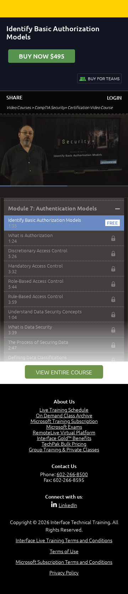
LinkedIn (68, 504)
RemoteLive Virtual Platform (64, 432)
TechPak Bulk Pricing (64, 443)
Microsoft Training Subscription (64, 420)
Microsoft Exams (64, 426)
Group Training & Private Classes (64, 449)
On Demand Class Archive (64, 415)
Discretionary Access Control (37, 250)
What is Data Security (30, 326)
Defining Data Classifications (37, 357)
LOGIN (114, 97)
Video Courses (18, 107)
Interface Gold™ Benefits (64, 437)
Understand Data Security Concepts (45, 311)
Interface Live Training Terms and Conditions (64, 540)
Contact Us (64, 466)
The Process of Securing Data (38, 342)
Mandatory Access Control (35, 265)
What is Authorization (30, 235)
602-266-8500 (72, 474)
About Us (64, 401)
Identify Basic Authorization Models (44, 219)
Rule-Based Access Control (35, 296)
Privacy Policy (64, 572)
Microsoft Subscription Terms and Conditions (64, 561)
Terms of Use (64, 551)
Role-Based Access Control (35, 280)
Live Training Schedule (64, 409)
